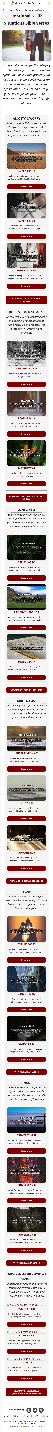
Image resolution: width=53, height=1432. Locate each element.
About (6, 1416)
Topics (18, 10)
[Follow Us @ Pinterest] (41, 1410)
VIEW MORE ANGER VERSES (26, 1263)
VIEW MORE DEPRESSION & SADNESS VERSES (26, 497)
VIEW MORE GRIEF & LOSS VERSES (26, 881)
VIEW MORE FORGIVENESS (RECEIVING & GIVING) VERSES (26, 1392)
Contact (46, 1416)
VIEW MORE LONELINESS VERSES (26, 690)
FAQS (35, 1416)
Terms (26, 1416)
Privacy (16, 1416)
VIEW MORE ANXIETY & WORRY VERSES (26, 300)
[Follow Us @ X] (35, 1410)
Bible (10, 10)
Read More (26, 186)
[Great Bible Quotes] (26, 3)
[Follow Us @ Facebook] (28, 1410)
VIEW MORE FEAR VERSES (26, 1072)
